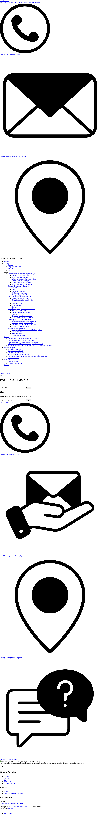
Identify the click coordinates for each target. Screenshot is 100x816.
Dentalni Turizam (13, 358)
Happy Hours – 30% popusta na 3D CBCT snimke (23, 338)
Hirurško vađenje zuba (19, 310)
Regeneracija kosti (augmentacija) (22, 316)
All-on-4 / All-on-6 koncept (20, 281)
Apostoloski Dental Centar (20, 807)
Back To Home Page (6, 402)
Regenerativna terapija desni (20, 326)
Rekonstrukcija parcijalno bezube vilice (24, 279)
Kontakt (6, 365)
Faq (5, 812)
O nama (10, 265)
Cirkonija (14, 307)
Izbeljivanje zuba (17, 333)
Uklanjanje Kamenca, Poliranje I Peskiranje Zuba (27, 330)
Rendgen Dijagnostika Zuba (20, 295)
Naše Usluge (8, 781)
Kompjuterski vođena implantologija (19, 354)
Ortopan (14, 289)
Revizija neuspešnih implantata (21, 282)
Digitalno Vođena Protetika (16, 352)
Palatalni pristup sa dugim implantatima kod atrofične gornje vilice (28, 356)
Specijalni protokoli (10, 347)
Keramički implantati (14, 349)
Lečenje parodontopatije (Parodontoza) (24, 321)
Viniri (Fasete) (16, 305)
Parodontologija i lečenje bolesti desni (19, 319)
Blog (9, 270)
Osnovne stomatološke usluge (17, 328)
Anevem (10, 808)
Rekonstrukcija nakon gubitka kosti (22, 284)
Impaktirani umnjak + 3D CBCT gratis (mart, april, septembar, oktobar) (30, 345)
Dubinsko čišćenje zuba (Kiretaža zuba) (24, 324)
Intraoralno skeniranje (18, 291)
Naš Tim (10, 268)
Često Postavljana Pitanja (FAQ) (14, 793)
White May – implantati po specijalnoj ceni (21, 340)
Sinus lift (14, 314)
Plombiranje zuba (17, 331)
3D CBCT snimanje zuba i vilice (22, 288)
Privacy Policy (8, 813)
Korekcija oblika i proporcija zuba (22, 300)
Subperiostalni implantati (15, 351)
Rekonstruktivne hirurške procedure (23, 317)
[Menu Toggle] (1, 375)
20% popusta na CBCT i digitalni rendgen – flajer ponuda (25, 344)
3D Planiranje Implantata (19, 293)
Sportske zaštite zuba (18, 335)
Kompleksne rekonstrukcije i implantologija (21, 274)
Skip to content (4, 1)
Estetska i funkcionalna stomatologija (19, 296)
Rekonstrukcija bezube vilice (20, 277)
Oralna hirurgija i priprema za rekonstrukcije (21, 309)
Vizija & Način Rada (14, 267)
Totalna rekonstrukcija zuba (20, 275)
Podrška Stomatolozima (15, 363)
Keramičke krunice (17, 303)
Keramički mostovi (17, 302)
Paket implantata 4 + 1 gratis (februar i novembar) (23, 342)
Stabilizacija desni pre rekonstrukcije (23, 323)
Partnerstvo (7, 359)
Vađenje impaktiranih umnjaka (21, 312)
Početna (6, 261)
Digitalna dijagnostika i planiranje (18, 286)
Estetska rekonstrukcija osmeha (21, 298)
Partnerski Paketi (13, 361)
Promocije (7, 337)
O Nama (6, 263)
